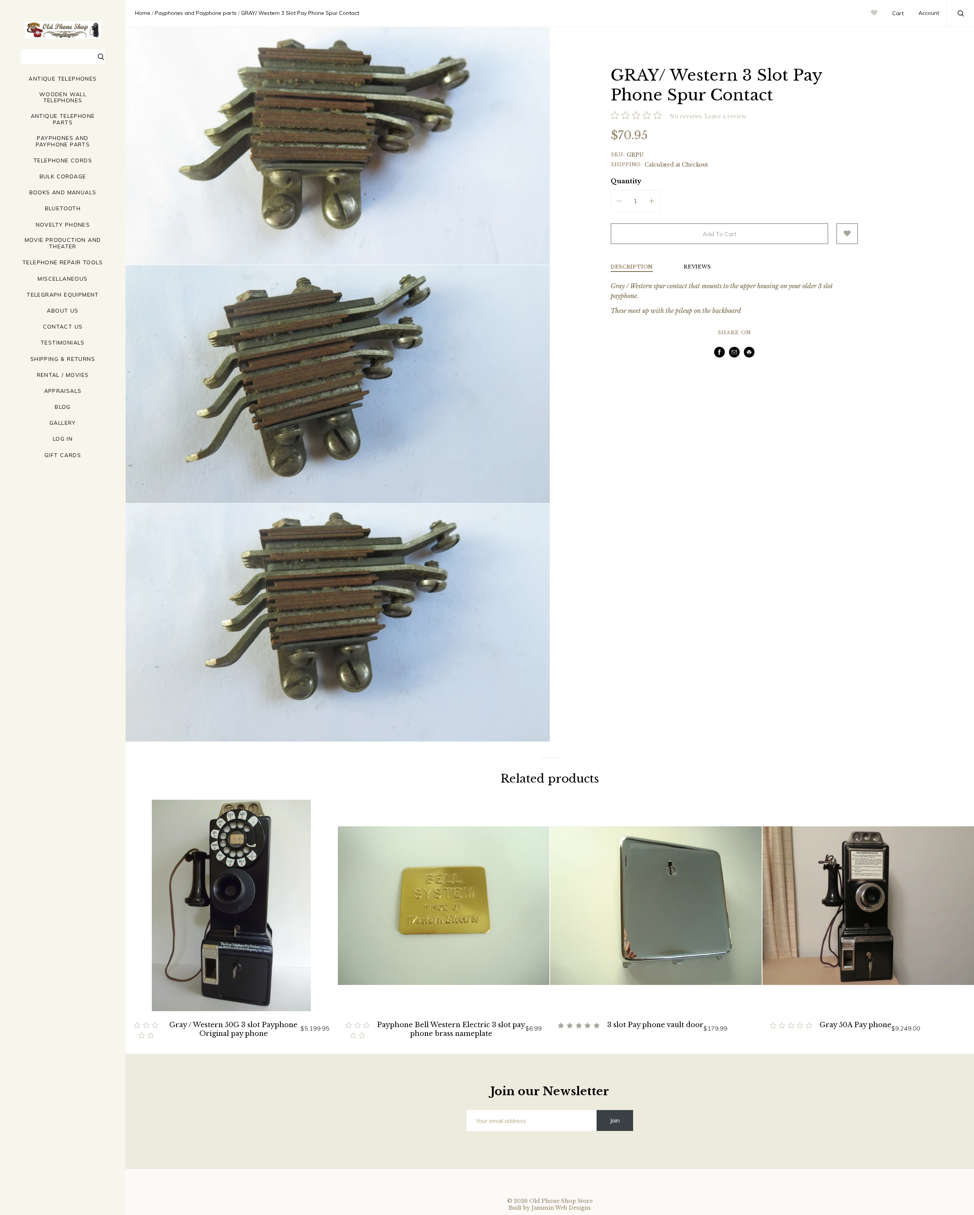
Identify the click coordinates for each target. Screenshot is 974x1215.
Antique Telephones (63, 79)
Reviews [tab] (697, 267)
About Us (62, 311)
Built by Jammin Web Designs (550, 1207)
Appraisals (63, 391)
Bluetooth (63, 208)
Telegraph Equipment (63, 295)
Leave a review (725, 116)
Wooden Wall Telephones (62, 97)
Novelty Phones (63, 225)
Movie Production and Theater (63, 243)
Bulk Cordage (63, 176)
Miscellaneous (63, 279)
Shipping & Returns (62, 359)
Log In (63, 439)
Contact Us (63, 327)
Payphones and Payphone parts (63, 141)
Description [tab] (632, 267)
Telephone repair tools (62, 262)
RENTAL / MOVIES (63, 375)
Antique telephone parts (63, 119)
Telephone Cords (62, 160)
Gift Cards (63, 455)
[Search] (101, 58)
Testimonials (63, 343)
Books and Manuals (63, 192)
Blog (63, 407)
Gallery (62, 423)
